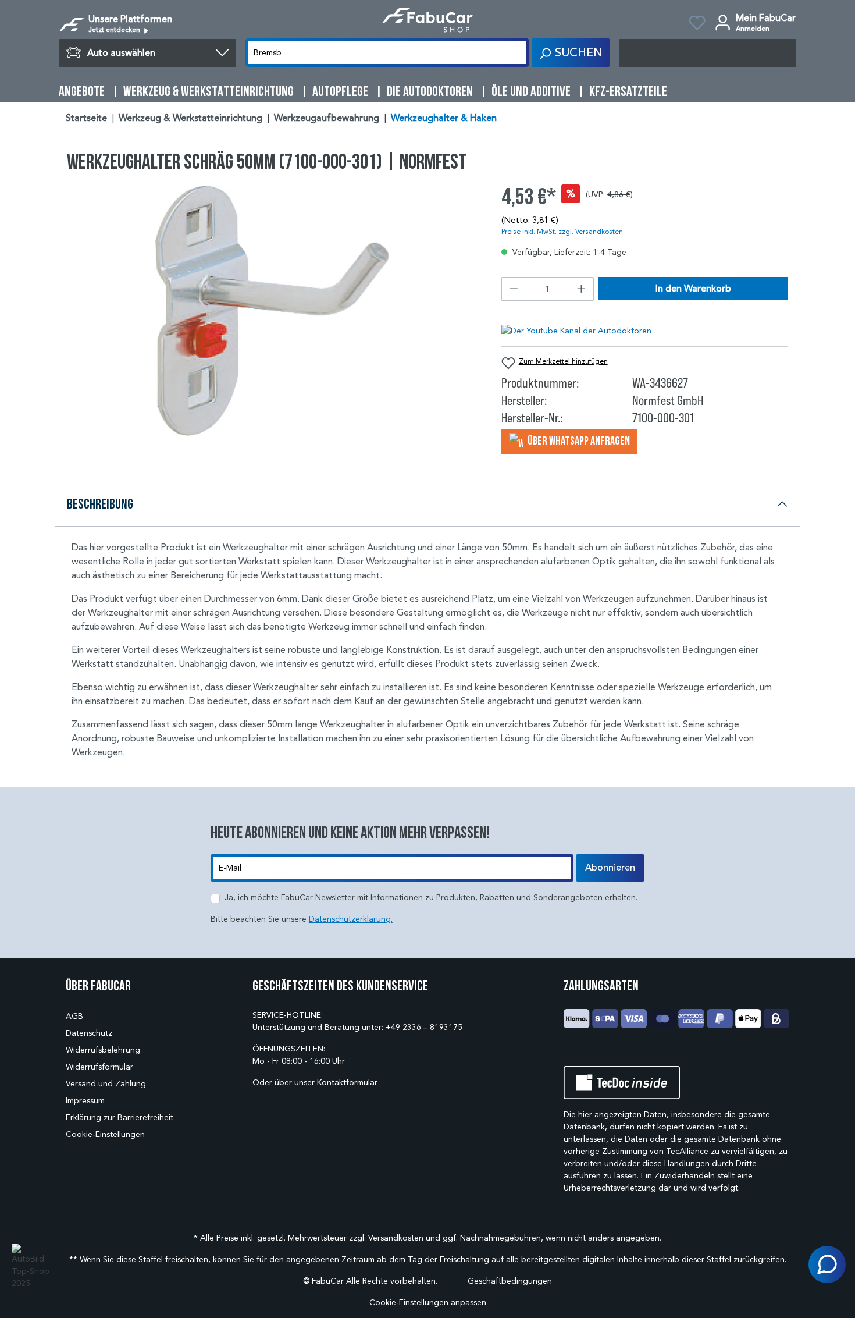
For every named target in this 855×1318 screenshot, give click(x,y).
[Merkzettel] (697, 24)
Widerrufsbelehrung (103, 1050)
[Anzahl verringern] (513, 289)
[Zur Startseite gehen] (427, 20)
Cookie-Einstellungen (105, 1134)
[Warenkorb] (707, 53)
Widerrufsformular (99, 1067)
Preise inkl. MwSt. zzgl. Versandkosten (562, 231)
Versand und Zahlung (106, 1084)
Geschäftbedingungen (510, 1281)
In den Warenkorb (693, 288)
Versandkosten (395, 1238)
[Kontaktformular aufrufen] (827, 1264)
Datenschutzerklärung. (351, 919)
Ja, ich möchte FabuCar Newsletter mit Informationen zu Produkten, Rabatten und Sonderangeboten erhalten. (431, 898)
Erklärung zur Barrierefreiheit (119, 1117)
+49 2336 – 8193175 (424, 1027)
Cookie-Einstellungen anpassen (427, 1303)
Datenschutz (89, 1033)
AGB (74, 1016)
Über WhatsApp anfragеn (578, 440)
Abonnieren (610, 867)
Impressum (85, 1101)
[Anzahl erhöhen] (581, 289)
